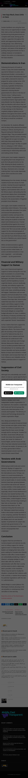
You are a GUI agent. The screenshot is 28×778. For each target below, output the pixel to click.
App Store (9, 393)
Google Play (20, 393)
